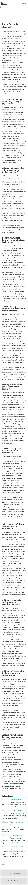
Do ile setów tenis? (16, 835)
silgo (4, 3)
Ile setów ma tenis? (16, 799)
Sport (4, 864)
